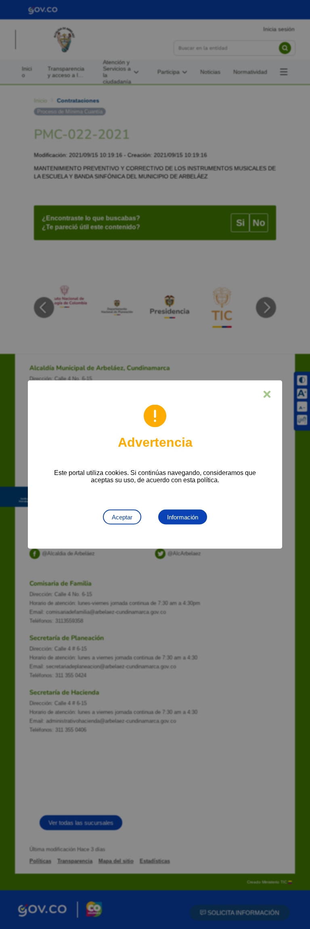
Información (182, 517)
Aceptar (122, 517)
